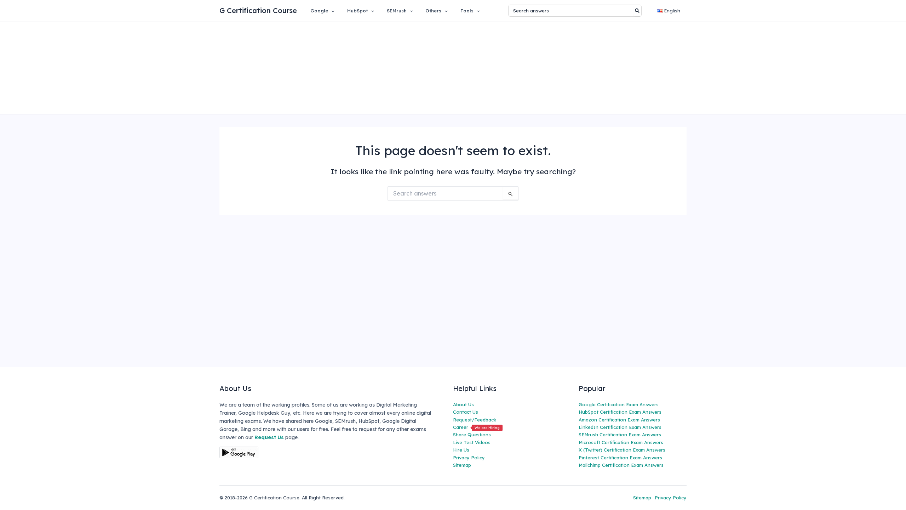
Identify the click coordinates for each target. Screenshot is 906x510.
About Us (463, 404)
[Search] (637, 10)
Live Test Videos (472, 442)
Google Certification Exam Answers (619, 404)
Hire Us (461, 450)
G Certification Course (258, 10)
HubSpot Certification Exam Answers (620, 412)
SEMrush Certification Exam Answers (620, 434)
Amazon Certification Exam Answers (619, 420)
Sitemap (462, 465)
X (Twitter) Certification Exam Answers (622, 450)
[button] (331, 10)
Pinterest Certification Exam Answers (620, 457)
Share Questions (472, 434)
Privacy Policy (469, 457)
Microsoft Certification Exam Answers (621, 442)
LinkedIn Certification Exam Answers (620, 427)
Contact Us (465, 412)
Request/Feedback (474, 420)
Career (476, 427)
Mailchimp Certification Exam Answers (621, 465)
